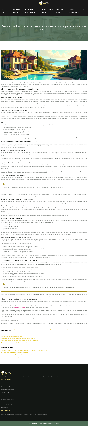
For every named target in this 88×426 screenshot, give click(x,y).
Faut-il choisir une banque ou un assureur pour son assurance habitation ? (18, 338)
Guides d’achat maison (60, 11)
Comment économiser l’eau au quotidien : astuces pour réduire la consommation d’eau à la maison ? (24, 350)
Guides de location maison (74, 11)
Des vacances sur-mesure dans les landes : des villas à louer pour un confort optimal (20, 340)
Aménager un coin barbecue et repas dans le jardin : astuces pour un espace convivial (66, 329)
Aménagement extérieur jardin (30, 11)
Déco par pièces (5, 11)
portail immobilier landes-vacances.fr (70, 145)
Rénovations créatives (16, 11)
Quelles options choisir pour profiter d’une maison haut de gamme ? (16, 354)
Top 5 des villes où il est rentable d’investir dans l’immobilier (14, 352)
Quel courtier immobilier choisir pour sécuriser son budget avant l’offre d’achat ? (19, 334)
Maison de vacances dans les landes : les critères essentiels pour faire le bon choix (20, 342)
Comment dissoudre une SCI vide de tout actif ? (11, 336)
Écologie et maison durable (47, 11)
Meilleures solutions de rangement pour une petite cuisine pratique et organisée (20, 329)
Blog (84, 9)
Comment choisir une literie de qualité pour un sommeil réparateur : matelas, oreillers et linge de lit (23, 357)
